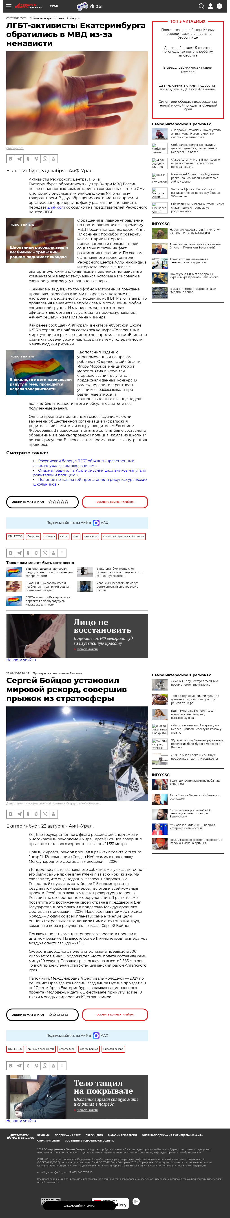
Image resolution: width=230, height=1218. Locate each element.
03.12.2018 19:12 (16, 18)
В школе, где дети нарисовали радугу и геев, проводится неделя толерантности (49, 572)
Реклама (43, 1135)
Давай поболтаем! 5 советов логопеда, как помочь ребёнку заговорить (188, 51)
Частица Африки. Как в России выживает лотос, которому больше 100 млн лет (196, 192)
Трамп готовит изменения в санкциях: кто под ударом (189, 261)
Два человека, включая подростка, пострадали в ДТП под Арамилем (187, 87)
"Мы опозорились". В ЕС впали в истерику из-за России (192, 827)
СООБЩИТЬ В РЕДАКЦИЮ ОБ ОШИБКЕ (89, 1140)
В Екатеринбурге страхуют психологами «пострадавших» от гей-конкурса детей (120, 572)
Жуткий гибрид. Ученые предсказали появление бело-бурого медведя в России (197, 744)
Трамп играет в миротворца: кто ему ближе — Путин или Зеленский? (195, 246)
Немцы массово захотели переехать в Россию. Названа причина (196, 841)
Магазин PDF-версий (122, 1135)
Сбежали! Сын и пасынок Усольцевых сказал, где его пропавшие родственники (197, 207)
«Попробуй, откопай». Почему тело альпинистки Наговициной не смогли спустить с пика (196, 133)
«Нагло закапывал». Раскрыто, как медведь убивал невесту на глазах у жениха (196, 729)
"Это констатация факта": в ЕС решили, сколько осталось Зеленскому (190, 813)
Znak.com (56, 207)
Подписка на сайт (67, 1135)
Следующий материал (79, 1205)
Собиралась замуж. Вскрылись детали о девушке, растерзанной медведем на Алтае (194, 148)
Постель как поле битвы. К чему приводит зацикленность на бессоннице (188, 33)
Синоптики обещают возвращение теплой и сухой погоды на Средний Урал (187, 105)
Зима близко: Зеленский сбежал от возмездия (194, 797)
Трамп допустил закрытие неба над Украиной (195, 782)
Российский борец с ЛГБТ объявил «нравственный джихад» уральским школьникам (83, 463)
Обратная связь (48, 1140)
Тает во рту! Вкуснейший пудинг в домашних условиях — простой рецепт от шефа (195, 699)
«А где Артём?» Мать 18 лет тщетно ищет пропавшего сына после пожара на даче (195, 163)
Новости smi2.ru (21, 660)
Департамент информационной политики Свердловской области (52, 803)
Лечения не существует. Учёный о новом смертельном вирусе (194, 682)
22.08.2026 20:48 (17, 673)
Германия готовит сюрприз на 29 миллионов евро (193, 290)
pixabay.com (15, 148)
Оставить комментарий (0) (115, 502)
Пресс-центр (94, 1135)
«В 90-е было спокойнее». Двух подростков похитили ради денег (195, 756)
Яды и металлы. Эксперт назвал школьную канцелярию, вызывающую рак (193, 714)
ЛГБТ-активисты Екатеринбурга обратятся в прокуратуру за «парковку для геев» (48, 601)
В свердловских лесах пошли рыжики (187, 69)
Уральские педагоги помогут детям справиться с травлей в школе (117, 586)
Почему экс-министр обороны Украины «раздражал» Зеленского (194, 275)
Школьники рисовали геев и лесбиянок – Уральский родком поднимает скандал (48, 586)
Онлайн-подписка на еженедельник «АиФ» (172, 1135)
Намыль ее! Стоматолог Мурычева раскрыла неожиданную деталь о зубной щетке (195, 178)
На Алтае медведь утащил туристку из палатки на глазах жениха (195, 231)
